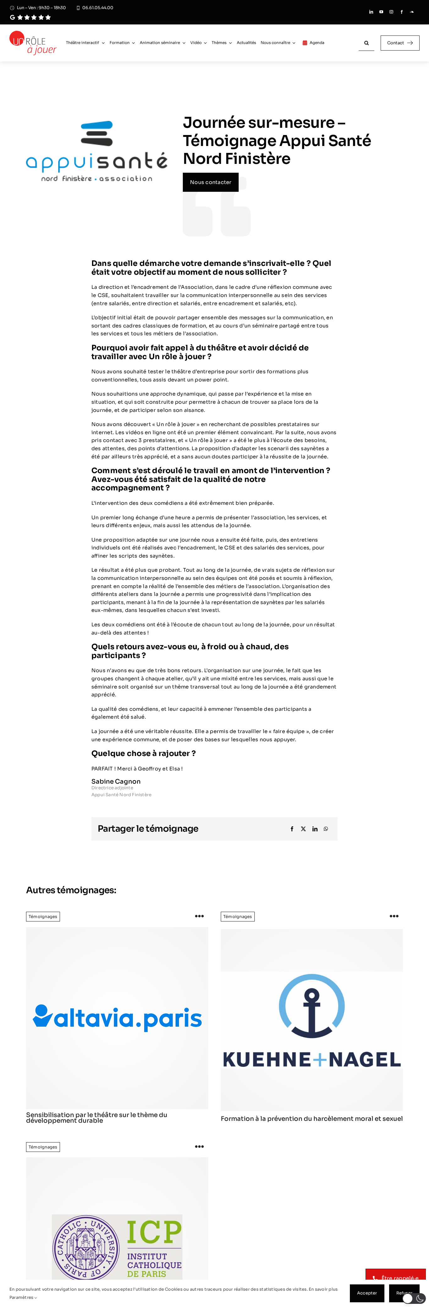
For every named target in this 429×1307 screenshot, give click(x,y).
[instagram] (391, 12)
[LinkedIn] (315, 829)
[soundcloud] (412, 12)
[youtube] (381, 12)
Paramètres (22, 1297)
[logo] (117, 1018)
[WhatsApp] (326, 829)
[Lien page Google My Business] (91, 17)
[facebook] (402, 12)
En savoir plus (323, 1289)
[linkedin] (371, 12)
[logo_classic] (33, 33)
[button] (414, 1298)
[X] (303, 829)
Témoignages (43, 916)
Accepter (367, 1293)
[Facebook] (292, 829)
